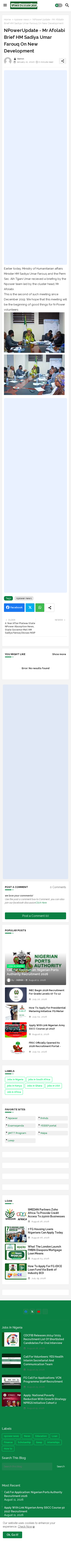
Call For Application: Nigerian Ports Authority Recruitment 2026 (33, 1494)
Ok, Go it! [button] (12, 1534)
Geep (39, 1442)
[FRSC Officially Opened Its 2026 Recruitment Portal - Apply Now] (16, 1047)
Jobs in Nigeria (15, 1079)
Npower (13, 1118)
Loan (54, 1436)
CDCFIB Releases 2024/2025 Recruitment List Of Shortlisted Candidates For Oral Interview (43, 1339)
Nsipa (44, 1133)
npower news (21, 19)
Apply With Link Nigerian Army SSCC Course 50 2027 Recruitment (47, 1029)
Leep (11, 1140)
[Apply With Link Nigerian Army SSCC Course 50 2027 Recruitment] (16, 1030)
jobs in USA (53, 1085)
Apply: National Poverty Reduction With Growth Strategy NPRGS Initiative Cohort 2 (44, 1399)
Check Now (25, 1526)
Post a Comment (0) (35, 916)
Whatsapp (39, 607)
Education (41, 1436)
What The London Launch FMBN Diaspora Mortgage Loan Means (45, 1250)
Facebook (16, 607)
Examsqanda (16, 1125)
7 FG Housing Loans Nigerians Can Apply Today (45, 1231)
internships (53, 1442)
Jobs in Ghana (34, 1085)
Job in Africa (14, 1092)
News (27, 1436)
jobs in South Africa (39, 1079)
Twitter (30, 607)
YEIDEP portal (48, 1125)
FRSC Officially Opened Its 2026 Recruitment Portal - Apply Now (45, 1046)
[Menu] (5, 5)
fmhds (44, 1118)
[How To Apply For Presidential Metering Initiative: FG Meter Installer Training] (16, 1012)
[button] (58, 5)
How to (8, 1448)
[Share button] (49, 607)
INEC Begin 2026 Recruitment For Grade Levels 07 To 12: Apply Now (46, 994)
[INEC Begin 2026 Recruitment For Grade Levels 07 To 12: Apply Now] (16, 995)
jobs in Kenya (14, 1085)
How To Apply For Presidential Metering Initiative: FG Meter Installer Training (47, 1011)
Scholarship (24, 1442)
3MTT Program (17, 1133)
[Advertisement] (35, 167)
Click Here (41, 902)
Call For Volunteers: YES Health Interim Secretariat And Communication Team (43, 1360)
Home (7, 19)
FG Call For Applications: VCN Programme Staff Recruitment (43, 1379)
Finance (8, 1442)
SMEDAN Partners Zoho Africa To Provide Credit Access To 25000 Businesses (46, 1213)
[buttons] (25, 1311)
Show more (59, 654)
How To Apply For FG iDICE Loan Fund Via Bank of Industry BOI (45, 1270)
